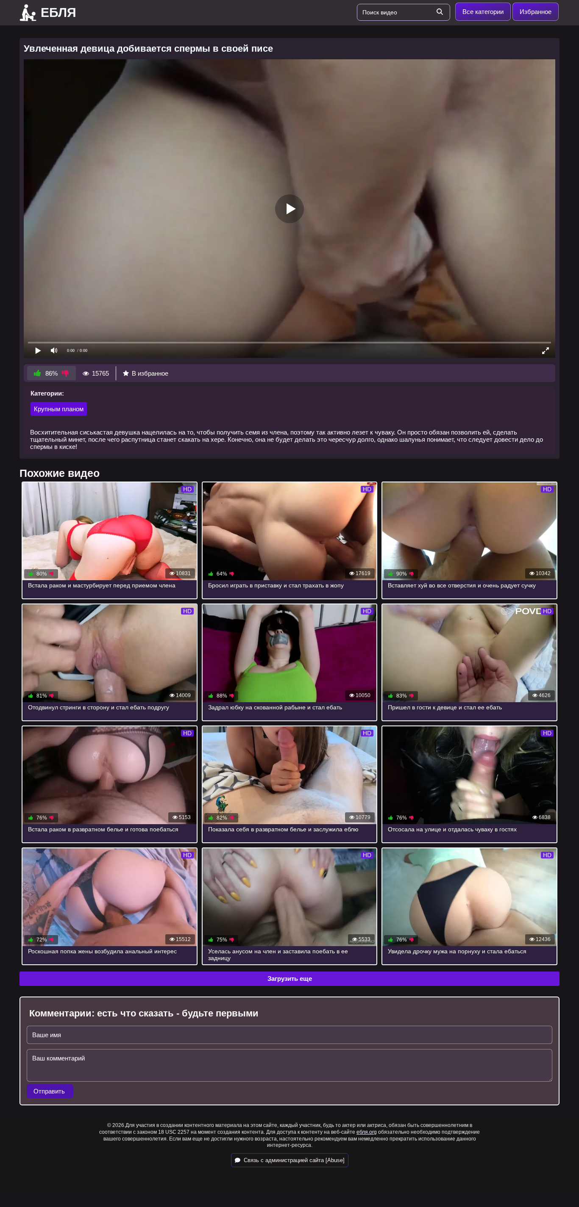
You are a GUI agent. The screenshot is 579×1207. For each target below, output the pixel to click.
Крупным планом (59, 408)
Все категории (483, 11)
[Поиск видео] (439, 12)
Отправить (50, 1091)
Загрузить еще (289, 978)
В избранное (150, 373)
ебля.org (366, 1132)
